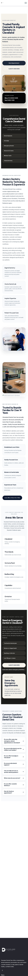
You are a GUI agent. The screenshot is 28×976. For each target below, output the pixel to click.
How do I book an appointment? (9, 792)
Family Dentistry (8, 160)
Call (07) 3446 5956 (14, 68)
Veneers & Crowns (8, 150)
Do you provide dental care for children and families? (13, 749)
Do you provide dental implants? (10, 764)
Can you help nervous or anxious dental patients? (11, 771)
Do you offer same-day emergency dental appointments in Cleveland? (12, 741)
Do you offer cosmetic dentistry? (10, 784)
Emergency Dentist (9, 145)
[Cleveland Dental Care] (2, 3)
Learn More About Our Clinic (12, 497)
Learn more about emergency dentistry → (14, 669)
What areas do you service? (12, 778)
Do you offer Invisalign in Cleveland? (11, 756)
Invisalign (6, 140)
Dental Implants (8, 135)
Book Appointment (14, 63)
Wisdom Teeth (7, 155)
